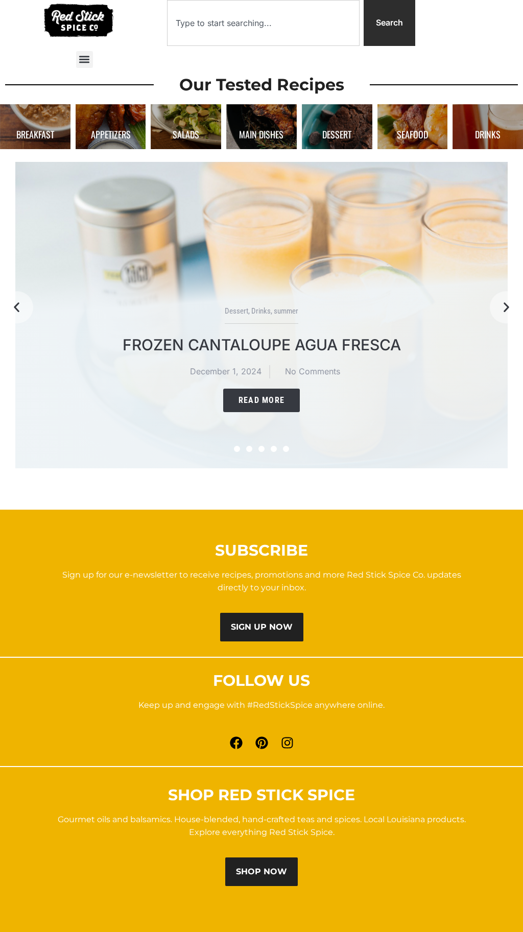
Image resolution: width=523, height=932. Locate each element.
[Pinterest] (261, 743)
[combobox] (263, 23)
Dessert (236, 311)
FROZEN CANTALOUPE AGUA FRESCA (262, 345)
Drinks (261, 311)
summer (286, 311)
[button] (84, 59)
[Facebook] (236, 743)
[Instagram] (287, 743)
